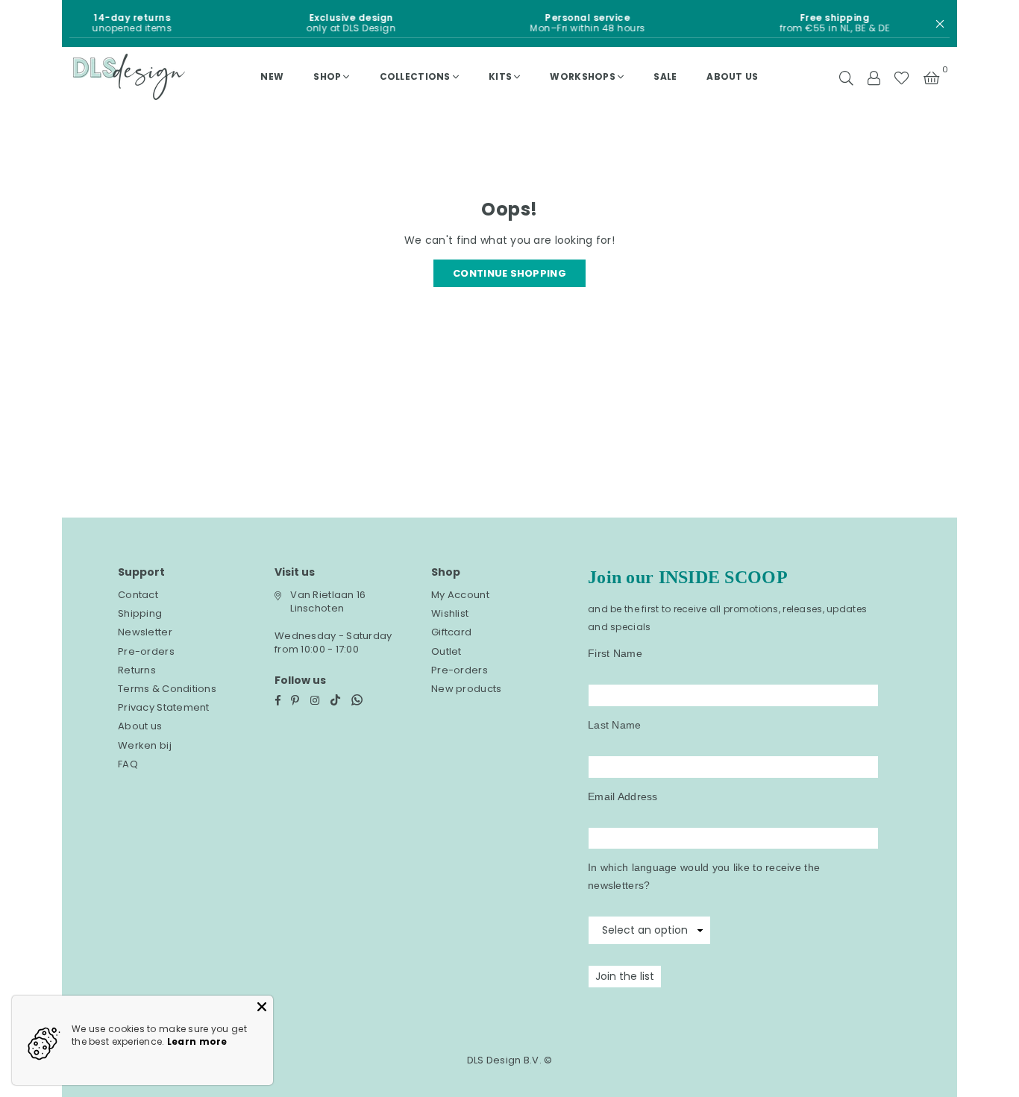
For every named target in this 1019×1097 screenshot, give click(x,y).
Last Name (615, 725)
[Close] (261, 1006)
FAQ (128, 764)
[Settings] (873, 77)
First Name (615, 653)
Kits (500, 76)
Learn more (197, 1041)
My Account (460, 595)
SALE (665, 76)
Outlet (446, 651)
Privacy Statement (164, 707)
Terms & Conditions (167, 689)
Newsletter (145, 632)
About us (732, 76)
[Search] (846, 77)
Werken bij (145, 745)
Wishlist (449, 613)
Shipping (140, 613)
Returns (137, 670)
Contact (138, 595)
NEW (271, 76)
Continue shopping (509, 273)
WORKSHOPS (582, 76)
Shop (327, 76)
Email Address (623, 796)
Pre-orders (146, 651)
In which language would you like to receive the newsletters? (704, 876)
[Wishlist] (901, 77)
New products (466, 689)
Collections (415, 76)
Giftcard (451, 632)
